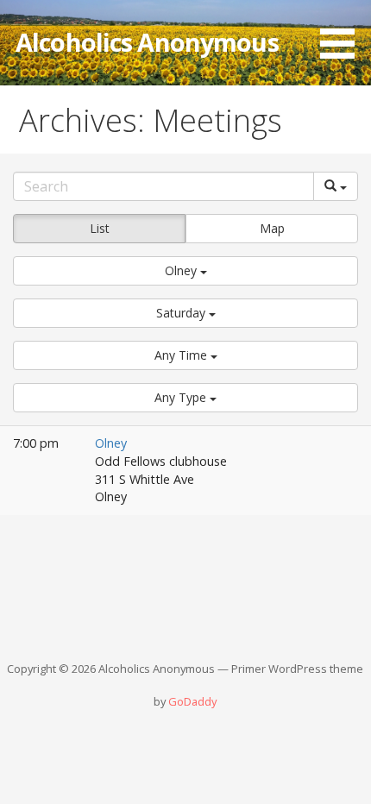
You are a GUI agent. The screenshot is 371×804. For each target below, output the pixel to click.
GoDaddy (192, 701)
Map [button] (272, 228)
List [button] (100, 228)
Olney (111, 443)
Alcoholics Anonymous (147, 42)
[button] (343, 32)
